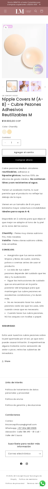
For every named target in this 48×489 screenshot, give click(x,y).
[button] (5, 11)
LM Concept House (21, 476)
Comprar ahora (24, 159)
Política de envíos (14, 399)
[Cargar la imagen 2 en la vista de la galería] (24, 86)
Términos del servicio (36, 483)
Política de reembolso (28, 479)
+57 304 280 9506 (26, 428)
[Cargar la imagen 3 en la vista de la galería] (36, 86)
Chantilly (4, 131)
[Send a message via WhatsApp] (42, 483)
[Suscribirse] (40, 454)
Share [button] (7, 361)
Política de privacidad (15, 483)
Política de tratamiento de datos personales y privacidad (21, 391)
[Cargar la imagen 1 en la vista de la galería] (12, 86)
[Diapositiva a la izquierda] (3, 87)
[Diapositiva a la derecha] (45, 87)
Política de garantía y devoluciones (23, 405)
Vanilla (9, 131)
